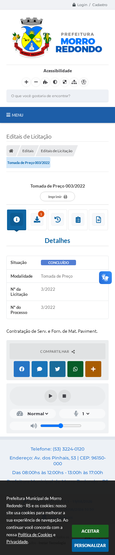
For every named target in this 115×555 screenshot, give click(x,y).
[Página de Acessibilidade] (84, 82)
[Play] (50, 396)
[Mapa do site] (74, 82)
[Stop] (64, 396)
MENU (17, 115)
